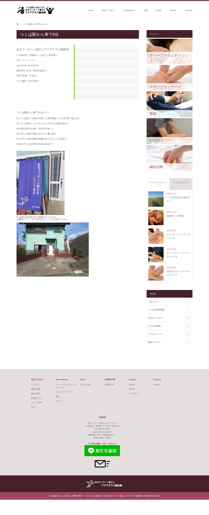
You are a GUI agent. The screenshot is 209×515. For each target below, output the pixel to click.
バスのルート (134, 393)
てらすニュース (181, 182)
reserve (188, 10)
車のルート (133, 389)
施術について (168, 342)
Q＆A (33, 407)
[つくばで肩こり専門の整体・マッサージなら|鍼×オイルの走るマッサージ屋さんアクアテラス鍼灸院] (35, 10)
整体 (57, 396)
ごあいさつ (168, 301)
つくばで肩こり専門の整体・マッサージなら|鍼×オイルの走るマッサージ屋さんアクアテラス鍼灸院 (101, 496)
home (90, 10)
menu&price (129, 10)
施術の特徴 (35, 389)
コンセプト (35, 385)
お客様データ (36, 398)
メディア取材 (36, 402)
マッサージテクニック (158, 184)
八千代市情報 (168, 326)
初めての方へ (108, 10)
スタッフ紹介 (85, 385)
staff (146, 10)
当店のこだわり (168, 318)
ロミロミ (59, 401)
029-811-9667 (28, 60)
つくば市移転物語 (168, 309)
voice (158, 10)
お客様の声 (109, 385)
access (173, 10)
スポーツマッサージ (64, 392)
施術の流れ (35, 393)
